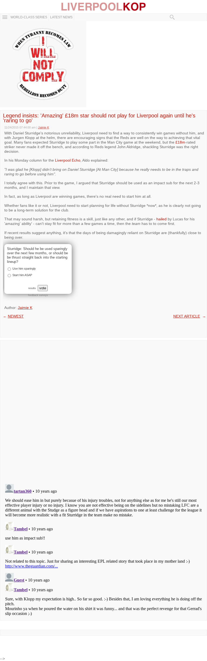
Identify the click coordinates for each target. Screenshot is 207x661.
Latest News (61, 17)
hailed (161, 219)
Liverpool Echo (67, 160)
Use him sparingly (24, 268)
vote (42, 288)
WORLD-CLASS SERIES (29, 17)
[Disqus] (103, 410)
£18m (180, 142)
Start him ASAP (22, 275)
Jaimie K (25, 307)
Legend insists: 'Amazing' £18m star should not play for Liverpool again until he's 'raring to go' (99, 118)
